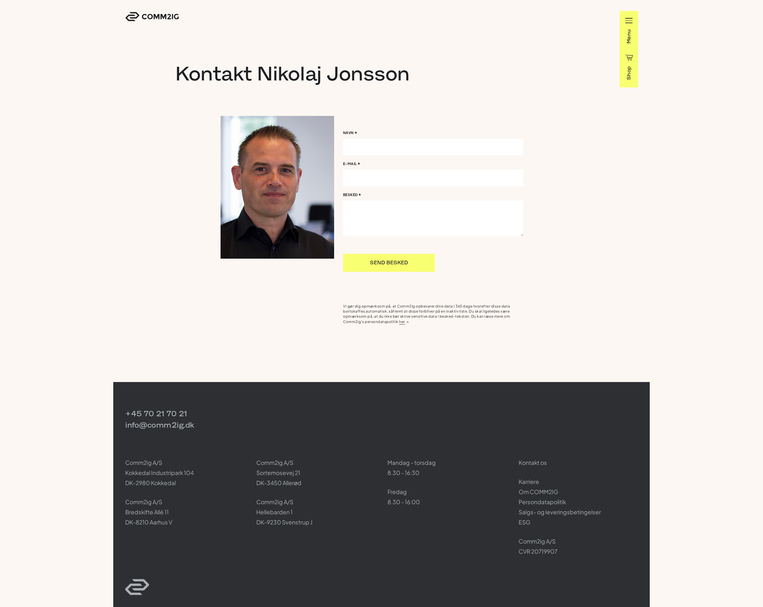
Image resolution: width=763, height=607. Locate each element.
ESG (525, 522)
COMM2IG (152, 16)
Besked (352, 195)
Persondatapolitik (542, 501)
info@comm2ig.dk (159, 424)
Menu (629, 36)
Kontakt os (533, 462)
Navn (350, 134)
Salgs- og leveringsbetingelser (560, 512)
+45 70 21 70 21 (156, 413)
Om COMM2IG (538, 491)
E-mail (352, 165)
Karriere (529, 481)
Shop (629, 73)
